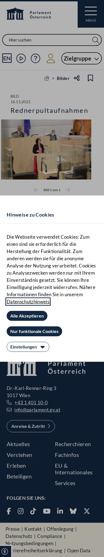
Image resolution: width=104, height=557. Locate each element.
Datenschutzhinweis (28, 301)
